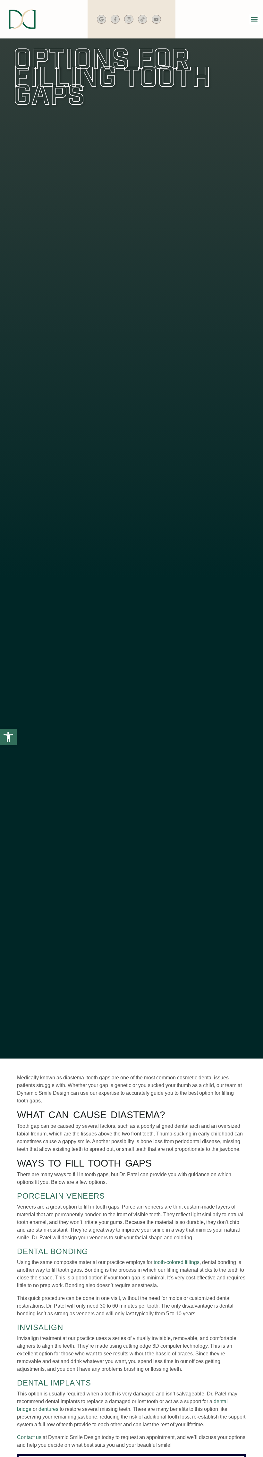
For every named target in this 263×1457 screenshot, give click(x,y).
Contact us (29, 1437)
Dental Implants (54, 1382)
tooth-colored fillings (176, 1262)
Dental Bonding (53, 1251)
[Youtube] (156, 19)
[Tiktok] (142, 19)
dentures (48, 1409)
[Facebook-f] (115, 19)
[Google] (101, 19)
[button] (254, 19)
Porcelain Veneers (61, 1196)
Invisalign (40, 1327)
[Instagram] (128, 19)
